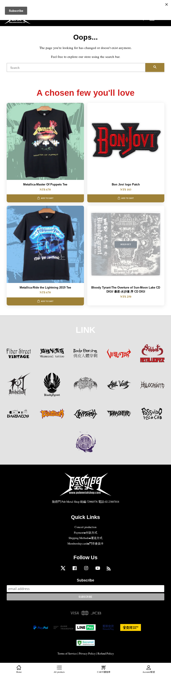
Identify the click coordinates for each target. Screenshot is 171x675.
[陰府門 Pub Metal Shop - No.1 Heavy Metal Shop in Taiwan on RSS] (108, 569)
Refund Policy (106, 653)
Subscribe (85, 580)
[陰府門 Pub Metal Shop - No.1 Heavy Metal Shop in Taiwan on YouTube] (98, 570)
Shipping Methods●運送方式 (85, 538)
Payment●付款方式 (85, 533)
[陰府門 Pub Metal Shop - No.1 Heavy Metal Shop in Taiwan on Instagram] (86, 570)
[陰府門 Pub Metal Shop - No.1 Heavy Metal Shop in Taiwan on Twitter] (63, 570)
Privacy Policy (87, 653)
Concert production (85, 527)
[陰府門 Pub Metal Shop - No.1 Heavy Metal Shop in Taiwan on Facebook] (74, 570)
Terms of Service (67, 653)
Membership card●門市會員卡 (85, 543)
